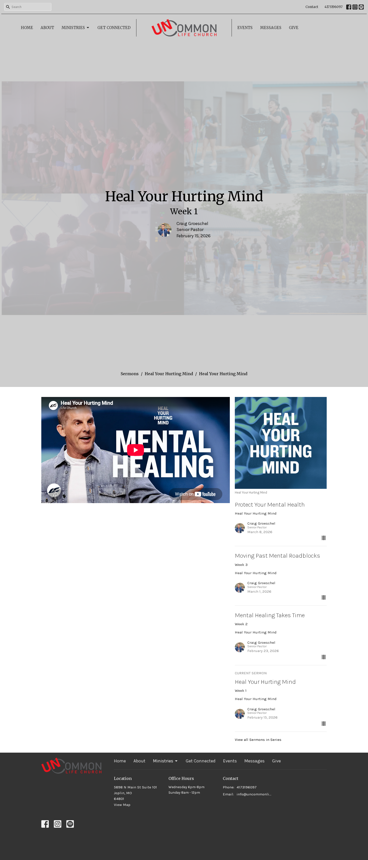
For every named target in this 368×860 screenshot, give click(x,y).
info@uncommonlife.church (254, 794)
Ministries (73, 27)
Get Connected (114, 27)
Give (293, 27)
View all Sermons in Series (258, 739)
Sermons (130, 373)
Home (27, 27)
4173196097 (333, 7)
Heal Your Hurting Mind (169, 373)
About (47, 27)
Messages (270, 27)
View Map (122, 804)
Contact (311, 7)
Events (245, 27)
